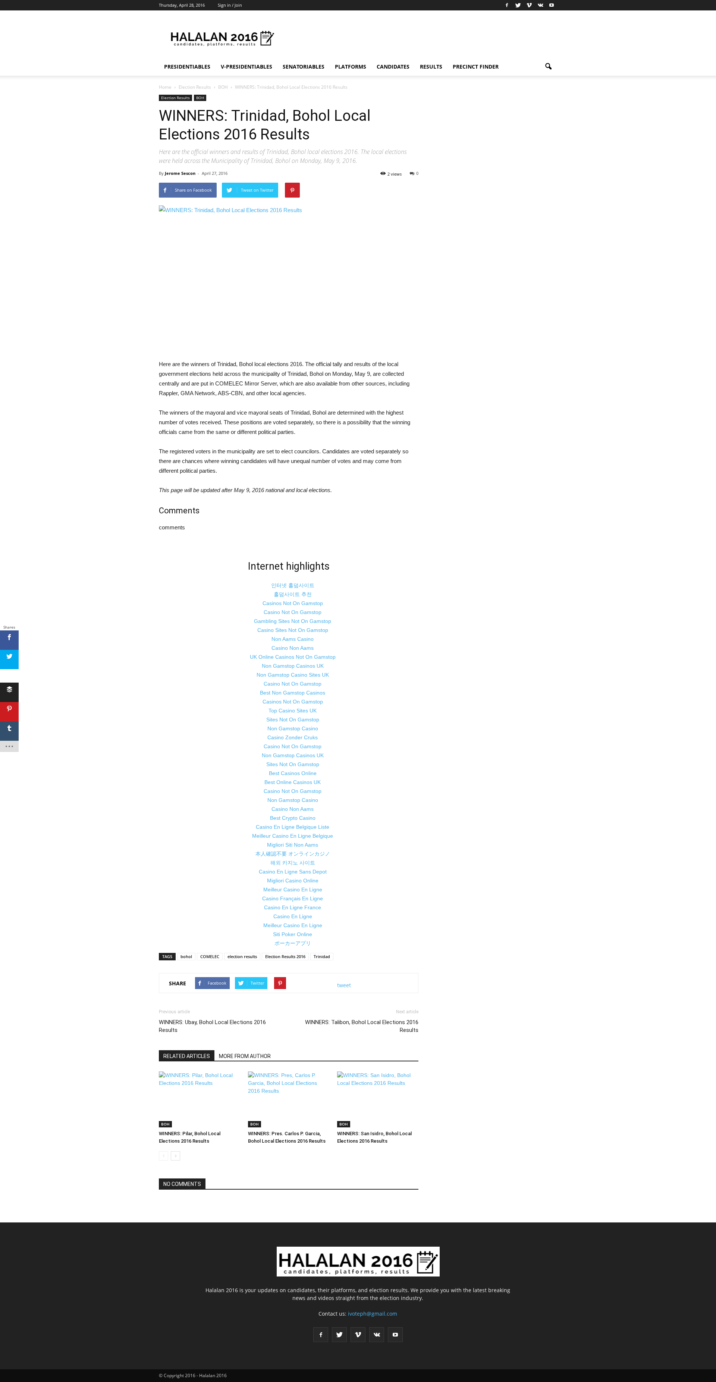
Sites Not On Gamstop (292, 720)
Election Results (175, 97)
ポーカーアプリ (292, 943)
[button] (548, 67)
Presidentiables (187, 66)
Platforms (350, 66)
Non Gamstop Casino (292, 728)
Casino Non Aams (292, 648)
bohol (186, 956)
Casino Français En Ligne (292, 898)
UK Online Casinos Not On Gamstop (293, 657)
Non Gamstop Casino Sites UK (293, 675)
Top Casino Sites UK (292, 711)
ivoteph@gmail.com (372, 1313)
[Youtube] (551, 5)
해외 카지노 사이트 (292, 863)
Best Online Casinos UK (292, 782)
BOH (200, 97)
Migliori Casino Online (292, 881)
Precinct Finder (476, 66)
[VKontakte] (540, 5)
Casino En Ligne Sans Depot (293, 872)
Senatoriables (303, 66)
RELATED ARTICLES (186, 1056)
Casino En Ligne (292, 916)
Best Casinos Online (293, 773)
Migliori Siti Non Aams (292, 845)
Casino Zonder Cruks (292, 737)
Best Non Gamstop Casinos (292, 693)
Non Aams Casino (292, 639)
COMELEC (209, 956)
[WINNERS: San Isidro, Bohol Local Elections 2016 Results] (377, 1099)
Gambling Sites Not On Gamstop (292, 621)
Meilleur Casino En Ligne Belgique (292, 836)
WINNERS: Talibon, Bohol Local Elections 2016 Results (361, 1026)
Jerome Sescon (180, 173)
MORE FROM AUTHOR (245, 1056)
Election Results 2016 (285, 956)
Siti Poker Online (292, 934)
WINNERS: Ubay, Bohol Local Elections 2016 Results (212, 1026)
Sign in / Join (230, 5)
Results (431, 66)
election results (242, 956)
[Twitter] (518, 5)
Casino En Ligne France (292, 907)
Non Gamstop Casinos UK (293, 666)
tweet (344, 985)
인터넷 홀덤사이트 (292, 585)
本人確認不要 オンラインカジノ (292, 854)
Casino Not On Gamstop (292, 612)
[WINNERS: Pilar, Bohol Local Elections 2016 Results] (199, 1099)
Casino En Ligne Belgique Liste (292, 827)
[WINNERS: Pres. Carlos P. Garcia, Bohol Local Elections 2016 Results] (288, 1099)
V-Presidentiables (246, 66)
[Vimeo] (529, 5)
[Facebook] (506, 5)
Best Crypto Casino (292, 818)
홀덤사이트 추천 (293, 594)
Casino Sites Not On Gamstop (292, 630)
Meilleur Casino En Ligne (292, 890)
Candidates (393, 66)
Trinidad (322, 956)
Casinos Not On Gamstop (293, 603)
